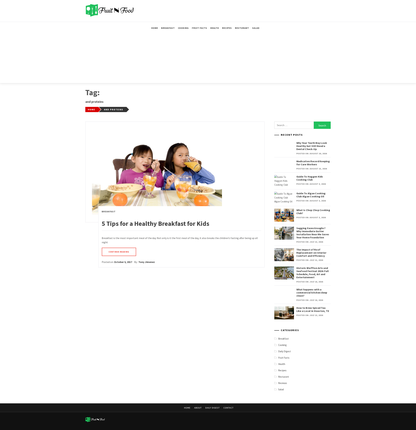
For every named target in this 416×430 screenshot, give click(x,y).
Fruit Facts (199, 28)
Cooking (183, 28)
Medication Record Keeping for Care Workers (313, 163)
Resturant (242, 28)
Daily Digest (284, 351)
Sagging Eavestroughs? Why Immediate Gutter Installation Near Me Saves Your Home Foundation (312, 232)
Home (154, 28)
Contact (228, 407)
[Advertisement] (208, 58)
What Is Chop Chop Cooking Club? (313, 211)
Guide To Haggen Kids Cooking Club (309, 178)
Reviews (282, 383)
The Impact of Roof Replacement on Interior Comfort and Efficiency (311, 252)
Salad (256, 28)
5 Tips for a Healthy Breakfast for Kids (155, 223)
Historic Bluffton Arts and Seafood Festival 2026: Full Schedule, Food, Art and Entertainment (312, 272)
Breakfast (168, 28)
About (198, 407)
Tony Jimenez (146, 262)
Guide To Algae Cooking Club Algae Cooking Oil (311, 195)
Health (214, 28)
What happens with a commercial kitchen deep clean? (311, 292)
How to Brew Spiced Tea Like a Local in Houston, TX (312, 309)
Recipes (227, 28)
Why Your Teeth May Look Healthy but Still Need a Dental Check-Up (311, 146)
